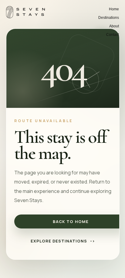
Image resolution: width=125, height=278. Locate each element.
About (114, 26)
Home (114, 9)
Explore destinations (63, 241)
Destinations (108, 17)
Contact (112, 35)
